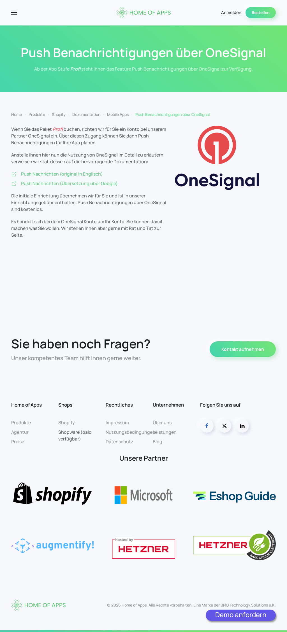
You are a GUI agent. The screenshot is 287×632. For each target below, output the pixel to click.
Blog (157, 442)
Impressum (117, 422)
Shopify (66, 422)
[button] (14, 12)
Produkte (21, 422)
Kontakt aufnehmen (242, 349)
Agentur (20, 432)
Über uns (162, 422)
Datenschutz (119, 442)
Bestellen (261, 12)
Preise (17, 442)
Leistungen (165, 432)
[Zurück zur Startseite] (143, 12)
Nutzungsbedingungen (130, 432)
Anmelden (231, 12)
